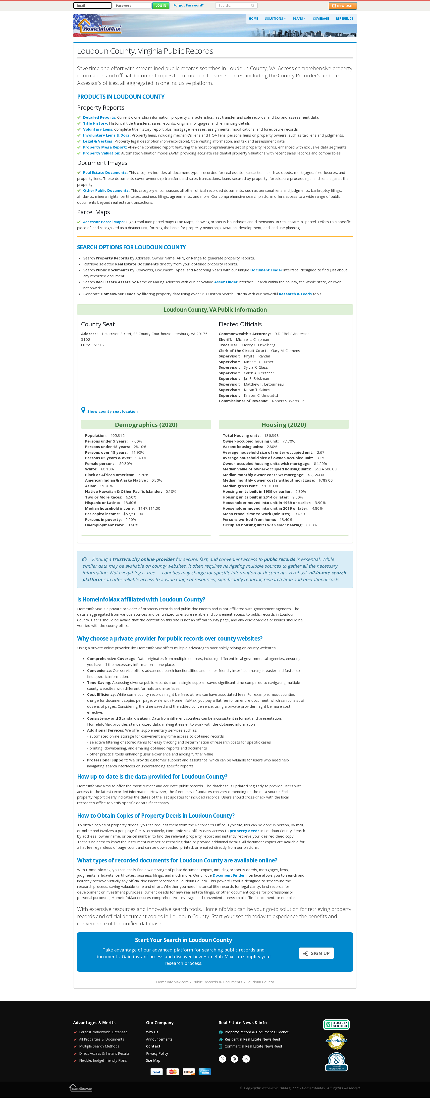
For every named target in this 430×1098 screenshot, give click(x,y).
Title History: (95, 123)
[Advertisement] (333, 672)
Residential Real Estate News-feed (252, 1039)
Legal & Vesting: (98, 141)
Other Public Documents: (106, 190)
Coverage (321, 18)
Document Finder (266, 269)
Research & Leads (295, 293)
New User (345, 5)
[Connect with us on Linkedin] (246, 1059)
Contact (153, 1046)
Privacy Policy (157, 1053)
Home (253, 18)
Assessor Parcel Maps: (104, 221)
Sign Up (320, 953)
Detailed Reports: (99, 117)
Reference (344, 18)
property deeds (245, 830)
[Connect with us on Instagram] (234, 1059)
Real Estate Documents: (105, 172)
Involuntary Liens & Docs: (107, 135)
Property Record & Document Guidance (257, 1032)
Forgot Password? (188, 5)
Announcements (159, 1039)
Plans (298, 18)
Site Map (153, 1060)
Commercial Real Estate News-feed (253, 1046)
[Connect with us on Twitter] (222, 1059)
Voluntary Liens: (98, 129)
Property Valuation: (101, 152)
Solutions (274, 18)
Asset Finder (226, 281)
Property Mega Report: (105, 147)
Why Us (152, 1032)
